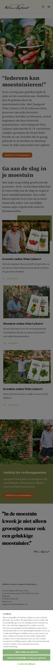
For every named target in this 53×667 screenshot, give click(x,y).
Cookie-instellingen (26, 664)
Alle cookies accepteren (26, 652)
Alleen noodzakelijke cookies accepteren (26, 658)
